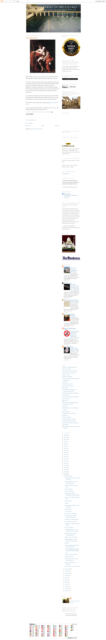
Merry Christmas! (69, 489)
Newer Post (28, 125)
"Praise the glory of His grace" (71, 554)
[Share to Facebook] (31, 114)
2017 (65, 454)
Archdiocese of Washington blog (69, 367)
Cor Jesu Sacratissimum (67, 384)
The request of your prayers (71, 513)
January (67, 590)
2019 (65, 450)
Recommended (68, 509)
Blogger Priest (67, 194)
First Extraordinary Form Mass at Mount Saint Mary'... (72, 546)
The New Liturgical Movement (71, 300)
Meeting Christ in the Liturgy (54, 7)
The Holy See (65, 415)
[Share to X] (29, 114)
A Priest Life (67, 266)
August (67, 575)
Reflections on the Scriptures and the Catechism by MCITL (70, 403)
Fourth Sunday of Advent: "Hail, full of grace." (72, 506)
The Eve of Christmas (69, 491)
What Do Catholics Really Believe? (70, 329)
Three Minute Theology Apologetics (70, 422)
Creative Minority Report (68, 385)
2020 (65, 448)
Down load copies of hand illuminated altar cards (70, 516)
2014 (65, 461)
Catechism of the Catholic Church (69, 371)
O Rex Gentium (68, 501)
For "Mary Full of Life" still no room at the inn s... (71, 559)
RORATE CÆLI (68, 283)
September (67, 573)
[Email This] (26, 114)
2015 (65, 459)
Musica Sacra (65, 400)
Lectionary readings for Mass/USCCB (70, 397)
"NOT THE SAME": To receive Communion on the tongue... (72, 530)
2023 (65, 441)
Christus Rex (65, 382)
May (66, 582)
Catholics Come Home (67, 376)
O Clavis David (68, 511)
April (66, 584)
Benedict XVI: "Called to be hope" (72, 566)
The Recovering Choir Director (69, 421)
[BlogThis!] (28, 114)
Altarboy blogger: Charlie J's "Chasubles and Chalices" (74, 349)
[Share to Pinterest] (33, 114)
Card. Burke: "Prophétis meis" (73, 316)
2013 (65, 463)
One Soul (67, 543)
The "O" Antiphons (69, 527)
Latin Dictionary (66, 395)
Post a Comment (29, 123)
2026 (65, 435)
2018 (65, 452)
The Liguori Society (68, 346)
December (67, 476)
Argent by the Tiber (66, 369)
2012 (65, 465)
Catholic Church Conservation (69, 373)
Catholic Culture (66, 374)
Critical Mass (65, 387)
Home (42, 125)
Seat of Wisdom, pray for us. (71, 521)
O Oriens (67, 503)
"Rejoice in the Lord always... (71, 537)
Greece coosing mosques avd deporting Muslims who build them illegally (74, 270)
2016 (65, 456)
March (66, 586)
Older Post (57, 125)
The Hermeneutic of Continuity (69, 413)
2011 (65, 467)
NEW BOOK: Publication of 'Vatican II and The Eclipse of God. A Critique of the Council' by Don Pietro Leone (74, 288)
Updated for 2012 (66, 173)
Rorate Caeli (65, 406)
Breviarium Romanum (69, 314)
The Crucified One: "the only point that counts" (71, 482)
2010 (65, 469)
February (67, 588)
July (66, 577)
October (67, 571)
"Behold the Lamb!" (69, 556)
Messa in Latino (65, 398)
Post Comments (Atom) (37, 129)
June (66, 579)
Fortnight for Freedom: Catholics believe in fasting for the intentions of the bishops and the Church (74, 334)
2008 (65, 474)
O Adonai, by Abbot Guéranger (72, 519)
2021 (65, 446)
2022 (65, 444)
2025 (65, 437)
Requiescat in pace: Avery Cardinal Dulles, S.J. (70, 534)
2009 (65, 472)
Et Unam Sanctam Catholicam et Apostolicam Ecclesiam (69, 390)
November (67, 569)
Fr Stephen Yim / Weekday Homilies (70, 393)
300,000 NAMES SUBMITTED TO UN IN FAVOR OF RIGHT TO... (72, 550)
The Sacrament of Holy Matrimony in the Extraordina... (72, 494)
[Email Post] (51, 111)
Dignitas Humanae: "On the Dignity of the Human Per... (71, 540)
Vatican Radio (65, 424)
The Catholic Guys (66, 411)
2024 (65, 439)
